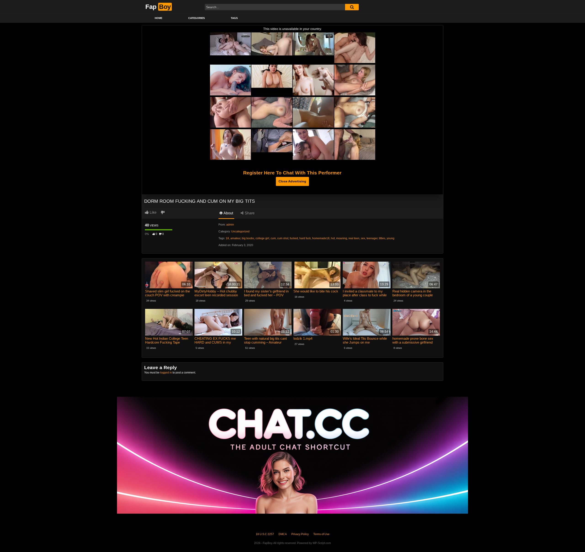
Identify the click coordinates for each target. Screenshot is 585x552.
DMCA (283, 534)
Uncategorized (240, 231)
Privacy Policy (300, 534)
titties (382, 238)
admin (230, 224)
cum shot (282, 238)
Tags (234, 18)
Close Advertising (292, 181)
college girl (262, 238)
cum (273, 238)
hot (333, 238)
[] (352, 7)
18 (227, 238)
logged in (166, 372)
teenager (372, 238)
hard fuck (305, 238)
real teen (353, 238)
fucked (294, 238)
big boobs (248, 238)
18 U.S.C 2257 (265, 534)
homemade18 (321, 238)
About (228, 213)
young (390, 238)
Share (249, 213)
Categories (196, 18)
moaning (341, 238)
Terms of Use (321, 534)
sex (363, 238)
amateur (235, 238)
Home (158, 18)
